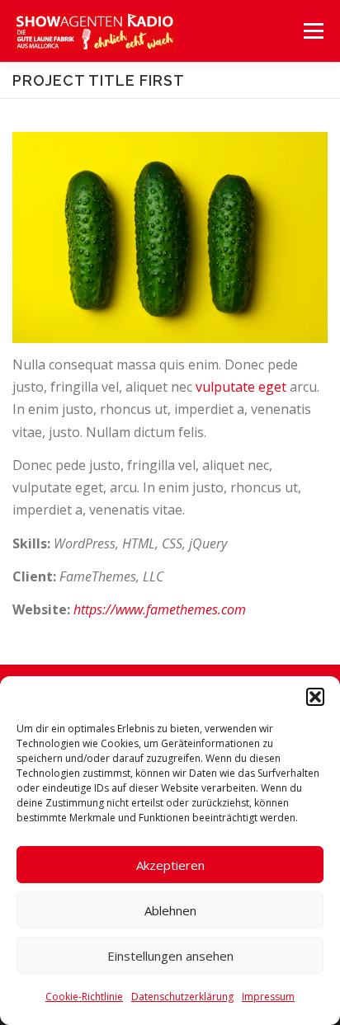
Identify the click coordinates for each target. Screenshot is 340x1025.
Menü (312, 31)
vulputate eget (241, 387)
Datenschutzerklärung (182, 997)
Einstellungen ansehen (170, 955)
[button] (315, 697)
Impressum (268, 997)
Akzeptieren (170, 865)
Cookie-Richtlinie (84, 997)
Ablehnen (170, 910)
